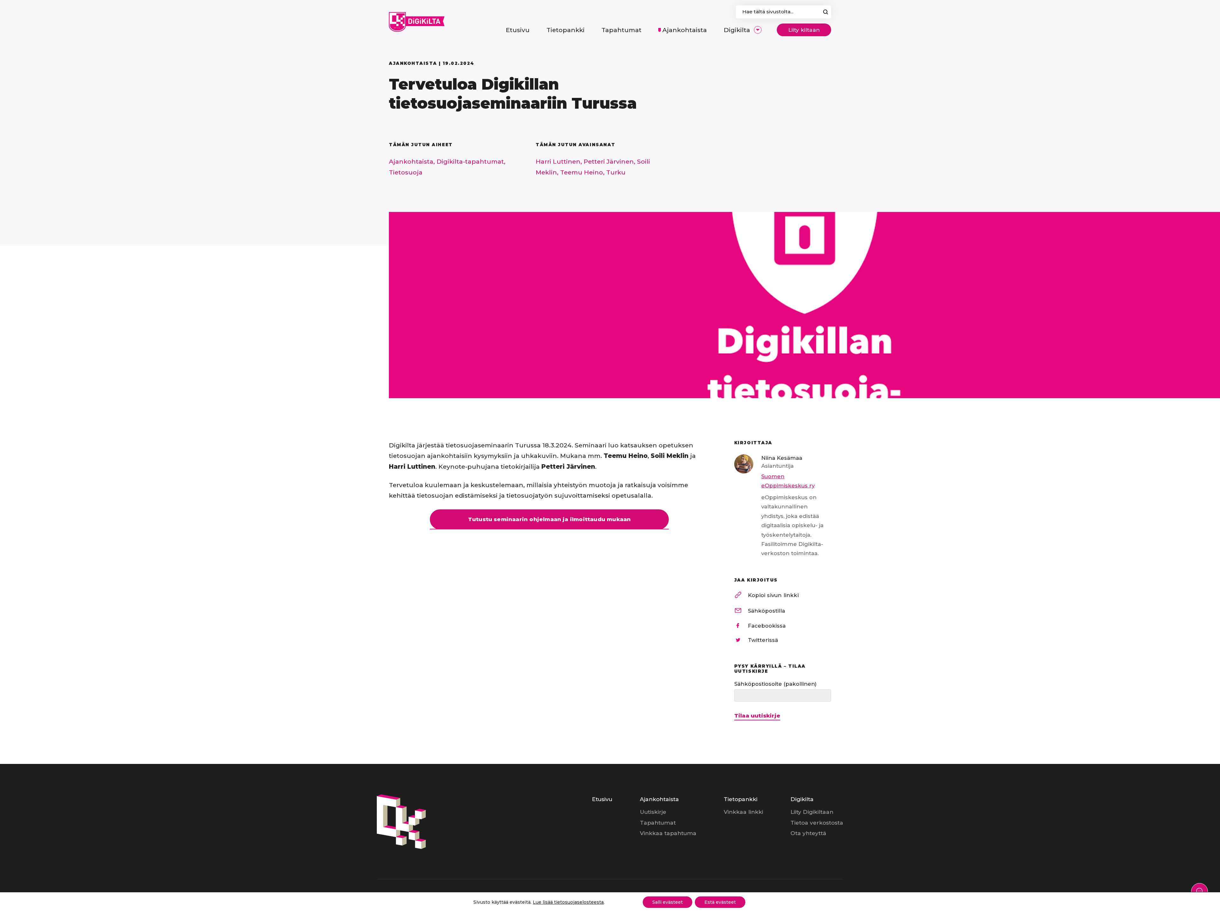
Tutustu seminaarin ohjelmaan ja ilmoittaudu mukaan (549, 519)
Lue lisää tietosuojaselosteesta (568, 902)
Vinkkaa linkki (743, 811)
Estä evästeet (720, 902)
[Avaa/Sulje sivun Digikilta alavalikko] (758, 30)
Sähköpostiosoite (775, 684)
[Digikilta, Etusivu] (416, 22)
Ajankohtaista (659, 799)
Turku (616, 172)
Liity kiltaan (804, 30)
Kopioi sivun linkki (773, 595)
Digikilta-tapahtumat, (471, 161)
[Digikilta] (401, 847)
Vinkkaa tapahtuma (668, 833)
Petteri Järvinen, (610, 161)
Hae (825, 11)
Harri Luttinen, (560, 161)
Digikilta (802, 799)
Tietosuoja (406, 172)
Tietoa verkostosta (816, 822)
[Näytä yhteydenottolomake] (1199, 891)
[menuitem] (518, 30)
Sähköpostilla (766, 611)
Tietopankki (740, 799)
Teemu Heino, (583, 172)
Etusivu (602, 799)
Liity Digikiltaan (811, 811)
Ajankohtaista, (413, 161)
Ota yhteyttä (808, 833)
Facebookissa (767, 626)
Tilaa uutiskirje (757, 716)
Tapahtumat (658, 822)
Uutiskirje (653, 811)
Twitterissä (763, 640)
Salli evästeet (667, 902)
